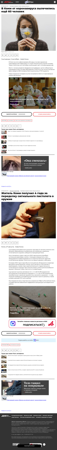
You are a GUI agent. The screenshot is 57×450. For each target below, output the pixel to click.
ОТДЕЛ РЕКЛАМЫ (15, 417)
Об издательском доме (17, 415)
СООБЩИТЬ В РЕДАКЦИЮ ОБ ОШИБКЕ (44, 417)
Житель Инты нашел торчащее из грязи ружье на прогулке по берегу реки (30, 309)
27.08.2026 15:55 (4, 190)
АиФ (10, 239)
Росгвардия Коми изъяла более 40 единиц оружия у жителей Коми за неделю (26, 365)
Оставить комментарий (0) (44, 114)
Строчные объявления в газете (27, 417)
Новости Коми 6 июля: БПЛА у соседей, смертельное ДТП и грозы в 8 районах (26, 369)
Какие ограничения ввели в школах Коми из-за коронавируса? (29, 100)
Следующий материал (29, 445)
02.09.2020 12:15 (4, 6)
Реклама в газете (37, 415)
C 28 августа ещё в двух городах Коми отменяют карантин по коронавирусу (25, 140)
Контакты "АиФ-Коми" (48, 415)
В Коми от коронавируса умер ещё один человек (19, 136)
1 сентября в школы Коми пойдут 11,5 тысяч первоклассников (22, 145)
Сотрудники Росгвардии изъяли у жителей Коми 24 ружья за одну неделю (25, 374)
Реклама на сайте (28, 415)
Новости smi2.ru (6, 186)
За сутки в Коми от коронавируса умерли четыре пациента (21, 150)
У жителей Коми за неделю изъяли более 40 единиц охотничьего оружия (25, 360)
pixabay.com (11, 51)
